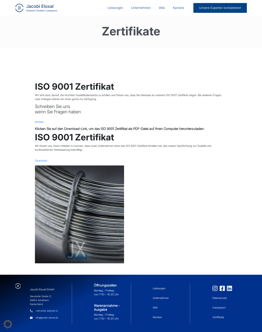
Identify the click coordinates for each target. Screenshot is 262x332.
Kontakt (39, 121)
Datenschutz (219, 298)
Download (41, 160)
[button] (8, 324)
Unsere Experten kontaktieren (220, 8)
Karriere (178, 8)
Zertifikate (218, 317)
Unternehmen (141, 8)
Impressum (219, 307)
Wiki (162, 8)
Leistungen (115, 8)
